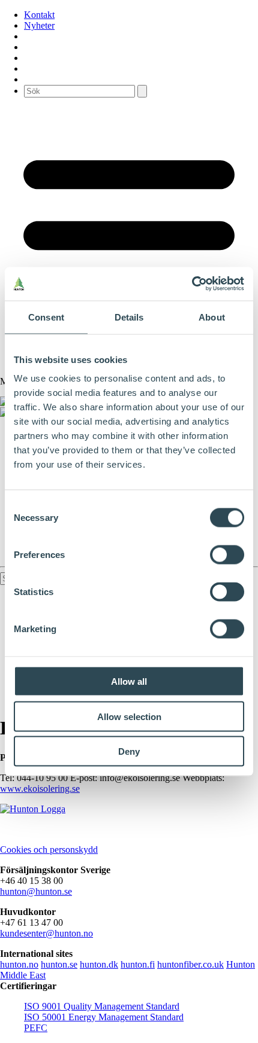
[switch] (227, 555)
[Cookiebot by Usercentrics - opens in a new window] (191, 284)
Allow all (129, 681)
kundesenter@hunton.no (46, 933)
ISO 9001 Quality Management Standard (101, 1006)
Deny (129, 751)
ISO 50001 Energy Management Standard (104, 1017)
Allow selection (129, 716)
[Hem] (32, 809)
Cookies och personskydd (49, 849)
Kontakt (39, 15)
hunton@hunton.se (36, 891)
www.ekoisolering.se (40, 788)
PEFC (35, 1028)
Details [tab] (129, 317)
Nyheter (39, 25)
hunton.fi (138, 964)
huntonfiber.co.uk (190, 964)
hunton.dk (99, 964)
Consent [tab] (46, 317)
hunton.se (59, 964)
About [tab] (212, 317)
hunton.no (19, 964)
